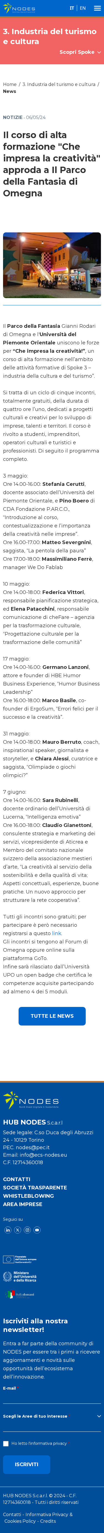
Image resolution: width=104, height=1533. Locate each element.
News (9, 91)
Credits (48, 1521)
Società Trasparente (35, 1188)
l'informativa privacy (48, 1443)
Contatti (16, 1179)
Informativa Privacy (47, 1514)
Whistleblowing (28, 1196)
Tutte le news (52, 1016)
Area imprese (22, 1204)
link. (57, 933)
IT (72, 8)
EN (83, 8)
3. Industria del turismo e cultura (58, 84)
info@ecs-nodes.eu (43, 1155)
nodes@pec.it (33, 1147)
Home (10, 84)
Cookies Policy (20, 1521)
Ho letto (39, 1443)
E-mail (9, 1388)
